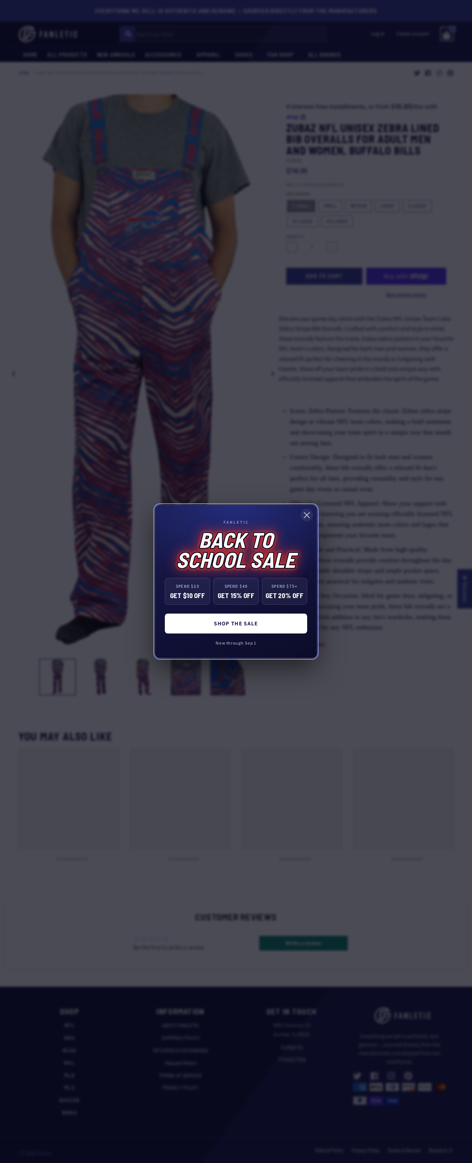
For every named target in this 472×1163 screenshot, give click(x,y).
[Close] (307, 515)
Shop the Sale (236, 623)
